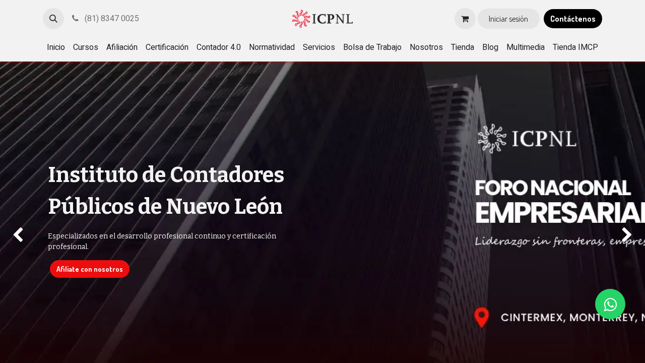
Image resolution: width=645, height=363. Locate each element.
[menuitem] (56, 47)
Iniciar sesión (508, 19)
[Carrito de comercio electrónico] (465, 18)
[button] (53, 18)
